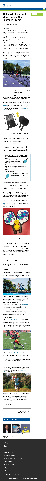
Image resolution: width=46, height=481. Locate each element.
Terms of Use (11, 474)
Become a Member (8, 461)
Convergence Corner (8, 452)
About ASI (6, 460)
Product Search (7, 443)
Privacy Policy (6, 474)
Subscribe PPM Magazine (9, 455)
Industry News (7, 465)
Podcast (5, 451)
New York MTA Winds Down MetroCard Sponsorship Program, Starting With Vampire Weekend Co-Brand (23, 413)
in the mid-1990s (18, 354)
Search (40, 14)
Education (6, 468)
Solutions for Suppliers (9, 464)
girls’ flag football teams (18, 352)
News (5, 445)
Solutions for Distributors (9, 463)
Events (5, 446)
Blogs (5, 448)
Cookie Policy (16, 474)
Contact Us (6, 470)
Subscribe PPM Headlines (9, 453)
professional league (19, 397)
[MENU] (44, 9)
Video (5, 449)
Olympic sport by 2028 (14, 319)
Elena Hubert (14, 24)
